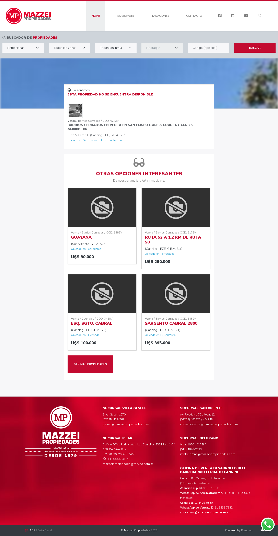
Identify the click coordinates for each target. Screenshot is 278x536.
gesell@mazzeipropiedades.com (126, 424)
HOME (96, 16)
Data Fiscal (45, 530)
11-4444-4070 (118, 459)
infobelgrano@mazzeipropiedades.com (207, 454)
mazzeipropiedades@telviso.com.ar (128, 464)
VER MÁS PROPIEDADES (90, 364)
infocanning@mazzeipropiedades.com (206, 512)
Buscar (254, 48)
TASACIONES (160, 16)
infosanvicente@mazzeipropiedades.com (209, 424)
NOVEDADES (126, 16)
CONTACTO (194, 16)
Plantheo (247, 530)
